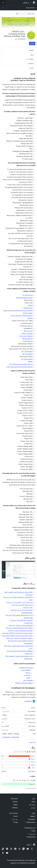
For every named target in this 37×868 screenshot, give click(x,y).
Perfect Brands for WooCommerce (22, 315)
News (33, 801)
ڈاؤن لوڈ (32, 43)
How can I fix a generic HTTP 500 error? (20, 602)
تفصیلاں (31, 50)
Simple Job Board (27, 333)
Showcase (14, 798)
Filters (28, 678)
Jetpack (30, 305)
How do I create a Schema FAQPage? (21, 625)
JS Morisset (21, 39)
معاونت (31, 68)
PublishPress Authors (26, 326)
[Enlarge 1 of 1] (33, 563)
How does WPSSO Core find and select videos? (17, 636)
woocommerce (6, 737)
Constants (27, 675)
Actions (27, 673)
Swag (15, 822)
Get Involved (13, 813)
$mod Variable (25, 670)
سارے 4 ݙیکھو (5, 730)
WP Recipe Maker (27, 359)
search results (15, 737)
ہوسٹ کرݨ (32, 804)
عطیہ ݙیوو (14, 819)
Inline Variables (28, 680)
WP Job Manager (27, 351)
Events (15, 816)
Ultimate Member (27, 338)
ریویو (32, 54)
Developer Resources (26, 667)
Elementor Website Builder (24, 298)
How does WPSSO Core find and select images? (17, 633)
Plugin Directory (30, 7)
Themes (15, 801)
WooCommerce (28, 341)
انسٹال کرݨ (30, 59)
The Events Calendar (26, 336)
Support (32, 816)
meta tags (16, 733)
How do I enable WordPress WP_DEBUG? (19, 628)
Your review (31, 771)
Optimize (10, 733)
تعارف (33, 798)
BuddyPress (30, 837)
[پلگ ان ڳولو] (17, 13)
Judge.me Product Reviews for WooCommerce (18, 310)
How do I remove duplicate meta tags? (20, 630)
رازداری (33, 808)
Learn (33, 813)
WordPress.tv (30, 822)
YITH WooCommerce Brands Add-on (21, 364)
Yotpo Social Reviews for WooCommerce (19, 367)
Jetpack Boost (28, 308)
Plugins (15, 804)
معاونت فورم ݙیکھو (30, 788)
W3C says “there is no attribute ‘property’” (19, 638)
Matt (32, 831)
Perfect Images (28, 313)
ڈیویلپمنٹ (30, 63)
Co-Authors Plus (27, 295)
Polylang (30, 318)
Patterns (15, 808)
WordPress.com (29, 828)
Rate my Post (28, 331)
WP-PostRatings (27, 354)
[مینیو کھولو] (3, 2)
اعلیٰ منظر (32, 742)
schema (4, 733)
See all (4, 771)
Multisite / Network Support (24, 683)
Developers (31, 819)
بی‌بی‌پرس (31, 834)
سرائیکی (28, 844)
